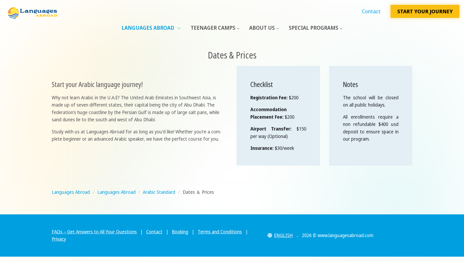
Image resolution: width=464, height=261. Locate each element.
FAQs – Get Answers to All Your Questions (94, 232)
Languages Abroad (148, 27)
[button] (283, 235)
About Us (262, 27)
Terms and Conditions (220, 232)
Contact (371, 11)
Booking (180, 232)
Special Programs (313, 27)
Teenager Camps (213, 27)
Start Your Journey (425, 11)
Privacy (59, 239)
